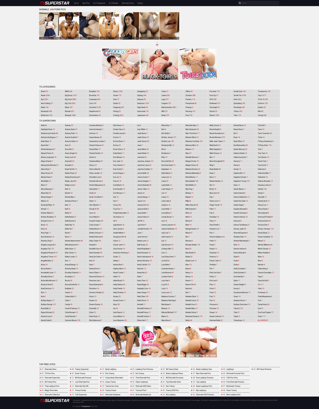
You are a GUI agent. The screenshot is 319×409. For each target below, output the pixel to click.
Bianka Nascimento (74, 241)
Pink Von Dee (215, 273)
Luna (164, 288)
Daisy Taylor (95, 241)
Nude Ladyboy (110, 369)
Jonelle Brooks (144, 229)
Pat (212, 233)
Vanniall (262, 197)
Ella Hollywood (95, 320)
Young (262, 115)
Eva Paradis (119, 189)
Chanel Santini (96, 153)
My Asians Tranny (233, 386)
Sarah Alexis (240, 189)
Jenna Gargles (144, 181)
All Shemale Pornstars (174, 378)
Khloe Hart (142, 320)
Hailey (116, 261)
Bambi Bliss (70, 197)
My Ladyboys (201, 390)
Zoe (260, 308)
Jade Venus (143, 141)
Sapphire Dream (241, 177)
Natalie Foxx (191, 304)
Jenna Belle (143, 173)
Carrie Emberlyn (96, 129)
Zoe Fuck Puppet (265, 312)
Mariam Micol (192, 137)
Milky (188, 201)
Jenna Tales (143, 189)
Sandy (237, 169)
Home (76, 3)
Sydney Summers (242, 304)
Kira (163, 149)
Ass (44, 99)
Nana (188, 269)
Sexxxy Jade (240, 229)
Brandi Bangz (71, 265)
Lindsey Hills (167, 249)
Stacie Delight (240, 285)
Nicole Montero (217, 137)
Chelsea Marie (96, 161)
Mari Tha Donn (192, 133)
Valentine (263, 177)
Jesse (141, 201)
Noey (212, 173)
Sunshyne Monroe (242, 292)
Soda (236, 261)
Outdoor (190, 95)
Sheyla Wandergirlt (242, 241)
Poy (212, 300)
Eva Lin (117, 181)
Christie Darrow (96, 181)
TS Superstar (85, 406)
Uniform (263, 103)
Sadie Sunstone (240, 157)
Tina (260, 149)
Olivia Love (215, 201)
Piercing (190, 111)
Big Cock (70, 99)
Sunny (237, 288)
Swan (237, 296)
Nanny (189, 277)
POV (213, 99)
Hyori (116, 304)
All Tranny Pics (50, 382)
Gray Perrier (119, 249)
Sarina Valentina (242, 197)
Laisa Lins (166, 177)
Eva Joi (117, 177)
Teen (237, 115)
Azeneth (69, 161)
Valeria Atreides (265, 181)
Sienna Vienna (240, 249)
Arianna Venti (47, 285)
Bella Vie (69, 229)
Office (189, 91)
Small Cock (240, 91)
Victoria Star (263, 225)
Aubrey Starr (71, 133)
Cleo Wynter (95, 205)
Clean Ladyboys (142, 382)
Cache (68, 292)
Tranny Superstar (82, 369)
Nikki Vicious (216, 153)
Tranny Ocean (110, 390)
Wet (260, 111)
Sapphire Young (242, 181)
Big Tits (70, 103)
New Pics (86, 3)
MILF (164, 111)
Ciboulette (94, 189)
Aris (43, 296)
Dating (140, 3)
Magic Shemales (51, 390)
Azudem (69, 165)
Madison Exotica (168, 296)
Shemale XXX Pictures (205, 395)
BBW (68, 91)
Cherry (93, 165)
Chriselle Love (95, 177)
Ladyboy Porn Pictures (144, 369)
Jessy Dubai (143, 217)
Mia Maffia (191, 185)
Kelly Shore (142, 300)
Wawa (261, 241)
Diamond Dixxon (96, 277)
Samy (237, 165)
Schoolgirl (215, 107)
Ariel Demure (47, 288)
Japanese (143, 115)
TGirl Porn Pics (232, 378)
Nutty (213, 189)
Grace (116, 241)
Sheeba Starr (240, 237)
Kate (139, 277)
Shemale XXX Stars (143, 386)
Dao (92, 261)
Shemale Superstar (52, 378)
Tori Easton (263, 157)
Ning (212, 165)
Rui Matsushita (241, 145)
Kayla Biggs (143, 285)
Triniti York (263, 161)
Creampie (94, 99)
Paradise (214, 217)
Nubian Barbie (216, 181)
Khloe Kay (166, 125)
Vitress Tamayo (266, 229)
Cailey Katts (71, 296)
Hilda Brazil (118, 281)
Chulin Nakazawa (97, 185)
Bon (68, 261)
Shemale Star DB (81, 386)
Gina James (118, 229)
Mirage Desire (192, 229)
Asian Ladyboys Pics (204, 386)
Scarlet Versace (240, 213)
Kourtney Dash (168, 165)
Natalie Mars (192, 308)
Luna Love (166, 292)
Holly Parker (119, 288)
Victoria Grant (264, 221)
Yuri (260, 300)
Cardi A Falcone (72, 308)
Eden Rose (94, 316)
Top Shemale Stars (173, 382)
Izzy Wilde (142, 129)
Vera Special (263, 213)
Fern (115, 201)
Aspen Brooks (47, 312)
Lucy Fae (165, 281)
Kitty (164, 157)
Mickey (189, 193)
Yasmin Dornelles (266, 273)
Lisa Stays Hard (168, 257)
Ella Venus (118, 125)
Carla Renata (71, 316)
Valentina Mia (264, 173)
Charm (92, 157)
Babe (44, 107)
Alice (44, 185)
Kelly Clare (143, 296)
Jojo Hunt (141, 225)
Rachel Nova (240, 125)
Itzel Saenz (118, 312)
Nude (165, 115)
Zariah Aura (264, 304)
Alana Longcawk (48, 157)
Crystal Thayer (96, 221)
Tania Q (238, 308)
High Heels (142, 107)
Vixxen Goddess (265, 237)
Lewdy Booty (167, 217)
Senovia (237, 221)
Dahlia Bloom (95, 229)
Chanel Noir (95, 149)
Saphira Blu (239, 173)
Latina (165, 95)
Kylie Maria (166, 173)
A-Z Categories (99, 3)
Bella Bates (70, 217)
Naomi (189, 281)
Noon (213, 177)
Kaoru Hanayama (145, 257)
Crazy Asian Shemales (114, 378)
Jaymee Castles (144, 169)
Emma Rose (119, 141)
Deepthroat (95, 111)
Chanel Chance (96, 145)
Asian (45, 95)
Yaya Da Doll (263, 281)
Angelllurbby (47, 261)
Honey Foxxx (119, 300)
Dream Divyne (96, 304)
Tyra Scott (263, 165)
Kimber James (168, 137)
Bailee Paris (71, 173)
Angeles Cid (47, 249)
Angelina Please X (49, 253)
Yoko (261, 288)
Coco (92, 213)
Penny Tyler (215, 261)
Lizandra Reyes (168, 269)
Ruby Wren (239, 141)
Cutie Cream (94, 225)
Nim (212, 157)
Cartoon (93, 133)
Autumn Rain (71, 141)
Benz (68, 237)
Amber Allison (47, 213)
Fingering (118, 107)
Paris (213, 221)
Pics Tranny (109, 373)
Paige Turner (216, 205)
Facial (117, 95)
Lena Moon (166, 213)
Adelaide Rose (48, 129)
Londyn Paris (167, 277)
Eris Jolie (118, 161)
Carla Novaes (71, 312)
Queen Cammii (217, 316)
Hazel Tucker (119, 273)
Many (164, 316)
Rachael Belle (216, 320)
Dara (91, 265)
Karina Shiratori (144, 261)
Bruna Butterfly (72, 285)
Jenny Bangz (143, 197)
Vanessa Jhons (264, 185)
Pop (212, 296)
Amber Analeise (48, 217)
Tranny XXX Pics (172, 390)
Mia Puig (190, 189)
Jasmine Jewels (145, 161)
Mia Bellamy (192, 177)
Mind (189, 217)
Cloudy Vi (94, 209)
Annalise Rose (47, 277)
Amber (45, 209)
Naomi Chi (191, 285)
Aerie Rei (45, 145)
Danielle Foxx (95, 249)
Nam (189, 265)
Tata (237, 312)
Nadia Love (191, 261)
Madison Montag (168, 300)
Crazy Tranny (110, 382)
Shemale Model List (143, 395)
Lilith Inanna (167, 237)
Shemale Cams (128, 3)
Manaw (165, 308)
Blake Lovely (71, 257)
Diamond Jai (94, 281)
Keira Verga (143, 292)
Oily (212, 197)
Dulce (92, 312)
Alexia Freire (46, 177)
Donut (92, 296)
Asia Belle (46, 308)
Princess (214, 308)
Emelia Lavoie (119, 133)
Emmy (117, 145)
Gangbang (142, 91)
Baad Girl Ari (71, 169)
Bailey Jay (70, 181)
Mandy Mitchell (169, 312)
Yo (260, 285)
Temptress (239, 320)
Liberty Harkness (169, 229)
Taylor (237, 316)
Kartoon (141, 269)
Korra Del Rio (167, 161)
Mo (187, 237)
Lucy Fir (165, 285)
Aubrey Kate (71, 129)
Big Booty (71, 95)
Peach (213, 249)
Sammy (238, 161)
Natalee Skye (192, 296)
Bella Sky (70, 225)
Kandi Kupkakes (144, 249)
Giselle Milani (119, 233)
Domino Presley (96, 292)
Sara (237, 185)
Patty (213, 241)
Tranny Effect (141, 390)
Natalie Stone (192, 312)
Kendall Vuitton (144, 316)
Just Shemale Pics (82, 382)
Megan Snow (192, 165)
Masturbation (168, 107)
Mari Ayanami (192, 129)
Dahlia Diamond (96, 237)
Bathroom (46, 115)
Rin (236, 133)
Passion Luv (215, 229)
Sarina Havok (239, 193)
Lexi (164, 221)
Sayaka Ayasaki (240, 209)
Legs (165, 99)
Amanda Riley (47, 205)
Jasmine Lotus (144, 165)
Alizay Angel (47, 197)
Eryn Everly (118, 169)
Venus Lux (263, 205)
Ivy (139, 125)
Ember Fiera (119, 129)
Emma (117, 137)
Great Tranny (80, 373)
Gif (115, 221)
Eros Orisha (119, 165)
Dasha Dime (94, 269)
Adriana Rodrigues (49, 137)
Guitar (116, 257)
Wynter (261, 265)
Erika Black (118, 153)
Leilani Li (165, 205)
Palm (213, 209)
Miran (189, 233)
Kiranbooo (166, 153)
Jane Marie (143, 149)
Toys (262, 95)
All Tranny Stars (172, 369)
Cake (67, 300)
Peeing (189, 107)
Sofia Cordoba (240, 269)
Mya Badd (191, 253)
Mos (188, 249)
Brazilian (94, 91)
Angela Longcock (48, 245)
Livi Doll (165, 261)
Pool (189, 115)
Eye (116, 197)
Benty (68, 233)
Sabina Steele (240, 153)
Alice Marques (47, 189)
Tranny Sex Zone (112, 386)
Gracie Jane (119, 245)
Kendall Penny (144, 312)
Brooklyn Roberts (73, 273)
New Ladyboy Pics (233, 395)
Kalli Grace (142, 245)
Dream (93, 300)
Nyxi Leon (214, 193)
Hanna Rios (118, 265)
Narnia (189, 288)
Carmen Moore (72, 320)
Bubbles (69, 288)
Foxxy (117, 205)
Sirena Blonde (240, 253)
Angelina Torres (49, 257)
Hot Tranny (140, 373)
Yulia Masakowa (265, 296)
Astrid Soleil (46, 320)
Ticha (261, 137)
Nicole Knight (215, 129)
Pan (212, 213)
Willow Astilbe (264, 253)
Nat (188, 292)
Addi (44, 125)
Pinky (213, 277)
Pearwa (214, 257)
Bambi (69, 193)
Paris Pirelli (215, 225)
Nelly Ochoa (215, 125)
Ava (68, 145)
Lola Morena (167, 273)
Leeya (165, 197)
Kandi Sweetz (144, 253)
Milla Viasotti (192, 205)
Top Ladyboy (201, 382)
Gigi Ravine (118, 225)
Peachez (214, 253)
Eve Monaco (119, 193)
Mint (188, 225)
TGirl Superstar (81, 395)
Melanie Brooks (193, 169)
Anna (44, 265)
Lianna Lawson (168, 225)
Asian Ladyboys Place (174, 373)
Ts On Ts (263, 99)
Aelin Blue (46, 141)
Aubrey (69, 125)
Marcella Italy (192, 125)
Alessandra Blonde (49, 165)
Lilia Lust (166, 233)
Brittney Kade (71, 269)
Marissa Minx (192, 145)
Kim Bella (165, 133)
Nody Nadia (215, 169)
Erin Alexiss (119, 157)
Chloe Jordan (95, 173)
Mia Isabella (192, 181)
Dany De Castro (96, 257)
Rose (237, 137)
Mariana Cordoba (194, 141)
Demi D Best (95, 273)
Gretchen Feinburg (121, 253)
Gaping (141, 95)
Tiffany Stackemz (266, 141)
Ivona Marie (119, 316)
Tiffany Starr (264, 145)
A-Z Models (113, 3)
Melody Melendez (193, 173)
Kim (163, 129)
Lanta (164, 181)
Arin (44, 292)
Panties (190, 99)
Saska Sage (239, 205)
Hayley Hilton (119, 269)
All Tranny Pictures (264, 369)
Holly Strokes (119, 292)
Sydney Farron (240, 300)
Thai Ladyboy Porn (52, 386)
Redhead (215, 103)
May (188, 153)
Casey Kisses (95, 137)
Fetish (116, 103)
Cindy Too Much (96, 197)
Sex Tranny (170, 386)
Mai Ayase (166, 304)
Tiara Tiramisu (265, 133)
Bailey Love (70, 185)
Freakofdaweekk (121, 213)
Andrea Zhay (47, 241)
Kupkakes (166, 169)
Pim (212, 269)
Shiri (236, 245)
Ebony (117, 91)
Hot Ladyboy (171, 395)
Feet (116, 99)
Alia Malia (46, 181)
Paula (212, 245)
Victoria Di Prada (265, 217)
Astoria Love (46, 316)
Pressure (214, 304)
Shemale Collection (52, 395)
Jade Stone (143, 137)
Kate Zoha (142, 281)
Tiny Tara (263, 153)
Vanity (261, 193)
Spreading (239, 103)
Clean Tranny (231, 390)
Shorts (213, 111)
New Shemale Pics (203, 373)
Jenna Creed (143, 177)
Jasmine (142, 157)
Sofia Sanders (240, 273)
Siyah (236, 257)
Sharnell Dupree (241, 233)
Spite (237, 281)
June (140, 233)
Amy (44, 229)
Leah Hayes (167, 189)
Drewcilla (94, 308)
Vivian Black (264, 233)
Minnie (189, 221)
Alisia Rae (46, 193)
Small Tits (240, 95)
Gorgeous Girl (119, 237)
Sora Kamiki (239, 277)
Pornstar (215, 91)
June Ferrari (142, 237)
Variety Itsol (263, 201)
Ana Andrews (47, 237)
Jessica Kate (143, 209)
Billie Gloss (70, 249)
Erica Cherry (119, 149)
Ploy (212, 285)
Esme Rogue (119, 173)
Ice (115, 308)
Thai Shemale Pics (143, 378)
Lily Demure (167, 245)
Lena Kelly (166, 209)
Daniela (92, 245)
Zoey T (262, 316)
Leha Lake (166, 201)
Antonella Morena (49, 281)
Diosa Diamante (96, 285)
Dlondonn (94, 288)
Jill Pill (140, 221)
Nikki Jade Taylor (217, 141)
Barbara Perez (71, 201)
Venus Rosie (263, 209)
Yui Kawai (263, 292)
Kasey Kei (142, 273)
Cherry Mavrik (95, 169)
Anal (44, 91)
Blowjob (70, 115)
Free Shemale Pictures (235, 382)
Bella (68, 213)
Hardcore (143, 103)
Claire (92, 201)
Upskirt (262, 107)
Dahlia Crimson (96, 233)
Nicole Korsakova (217, 133)
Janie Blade (143, 153)
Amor (44, 225)
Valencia (262, 169)
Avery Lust (70, 157)
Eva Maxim (118, 185)
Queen (213, 312)
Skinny (214, 115)
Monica (189, 241)
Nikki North (215, 145)
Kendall (141, 304)
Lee (164, 193)
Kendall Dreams (144, 308)
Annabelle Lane (48, 273)
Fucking (118, 115)
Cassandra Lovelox (97, 141)
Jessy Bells (142, 213)
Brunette (94, 95)
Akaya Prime (47, 153)
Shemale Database (112, 395)
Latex (164, 91)
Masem (190, 149)
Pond (213, 288)
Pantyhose (191, 103)
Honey (117, 296)
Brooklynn (70, 277)
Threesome (264, 91)
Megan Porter (192, 161)
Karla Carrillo (144, 265)
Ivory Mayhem (120, 320)
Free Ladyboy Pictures (204, 378)
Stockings (239, 107)
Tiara (261, 129)
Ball (67, 189)
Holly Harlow (119, 285)
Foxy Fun (117, 209)
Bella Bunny (70, 221)
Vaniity (262, 189)
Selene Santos (240, 217)
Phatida (213, 265)
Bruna (68, 281)
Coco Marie (94, 217)
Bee (68, 205)
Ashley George (48, 304)
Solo (237, 99)
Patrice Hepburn (217, 237)
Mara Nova (166, 320)
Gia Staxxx (118, 217)
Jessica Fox (143, 205)
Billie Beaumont (72, 245)
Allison (45, 201)
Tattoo (238, 111)
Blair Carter (70, 253)
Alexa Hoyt (46, 169)
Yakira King (263, 269)
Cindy (92, 193)
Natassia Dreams (194, 316)
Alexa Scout (47, 173)
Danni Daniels (95, 253)
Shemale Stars (50, 369)
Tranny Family (80, 390)
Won (260, 261)
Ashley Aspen (47, 300)
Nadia (189, 257)
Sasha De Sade (241, 201)
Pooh (213, 292)
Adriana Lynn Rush (49, 133)
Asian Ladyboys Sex (204, 369)
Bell (67, 209)
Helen (116, 277)
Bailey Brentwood (72, 177)
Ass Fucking (47, 103)
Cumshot (95, 107)
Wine (261, 257)
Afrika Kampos (48, 149)
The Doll (262, 125)
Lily (163, 241)
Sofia (236, 265)
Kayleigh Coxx (144, 288)
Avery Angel (71, 153)
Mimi (189, 213)
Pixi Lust (213, 281)
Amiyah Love (47, 221)
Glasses (141, 99)
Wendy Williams (265, 245)
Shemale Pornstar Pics (235, 373)
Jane (140, 145)
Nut (212, 185)
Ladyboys (230, 369)
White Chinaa (264, 249)
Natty (189, 320)
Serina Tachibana (242, 225)
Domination (95, 115)
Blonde (69, 111)
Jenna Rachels (144, 185)
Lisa (164, 253)
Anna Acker (46, 269)
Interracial (143, 111)
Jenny (141, 193)
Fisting (117, 111)
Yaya (260, 277)
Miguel (189, 197)
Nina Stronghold (217, 161)
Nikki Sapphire (216, 149)
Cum (92, 103)
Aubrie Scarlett (71, 137)
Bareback (46, 111)
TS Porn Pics (50, 373)
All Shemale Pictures (83, 378)
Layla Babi (166, 185)
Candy (68, 304)
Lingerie (166, 103)
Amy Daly (46, 233)
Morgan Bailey (193, 245)
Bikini (69, 107)
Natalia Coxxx (192, 300)
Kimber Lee (167, 141)
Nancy (189, 273)
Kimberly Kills (167, 145)
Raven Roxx (239, 129)
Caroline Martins (96, 125)
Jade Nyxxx (142, 133)
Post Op (214, 95)
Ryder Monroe (240, 149)
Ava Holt (69, 149)
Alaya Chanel (47, 161)
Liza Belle (165, 265)
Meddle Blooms (192, 157)
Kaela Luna (142, 241)
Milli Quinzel (191, 209)
